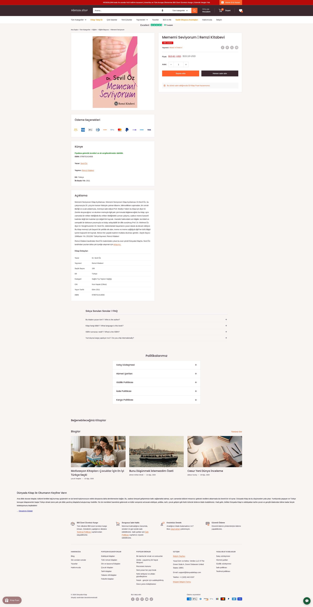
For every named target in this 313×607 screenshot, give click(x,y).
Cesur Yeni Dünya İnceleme (205, 471)
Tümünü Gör (237, 432)
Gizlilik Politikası (124, 382)
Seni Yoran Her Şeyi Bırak (146, 570)
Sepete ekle (180, 73)
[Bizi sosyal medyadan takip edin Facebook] (132, 599)
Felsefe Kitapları (107, 579)
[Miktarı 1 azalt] (171, 64)
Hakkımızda (76, 567)
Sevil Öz (84, 163)
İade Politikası (123, 391)
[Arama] (194, 10)
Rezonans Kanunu (143, 566)
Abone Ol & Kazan (232, 2)
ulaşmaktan (175, 529)
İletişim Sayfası (179, 556)
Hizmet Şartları (124, 373)
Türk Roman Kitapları (109, 560)
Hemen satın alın (220, 73)
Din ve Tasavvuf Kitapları (110, 564)
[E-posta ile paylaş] (236, 47)
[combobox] (131, 10)
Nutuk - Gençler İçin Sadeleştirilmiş (150, 580)
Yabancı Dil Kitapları (109, 575)
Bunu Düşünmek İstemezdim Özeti (151, 471)
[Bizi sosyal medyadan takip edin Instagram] (137, 599)
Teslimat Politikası (84, 532)
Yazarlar (74, 564)
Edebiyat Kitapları (108, 556)
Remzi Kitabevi (175, 48)
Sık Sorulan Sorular (78, 560)
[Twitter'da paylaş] (232, 47)
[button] (162, 10)
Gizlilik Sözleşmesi (223, 564)
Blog (72, 556)
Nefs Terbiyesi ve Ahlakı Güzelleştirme (145, 575)
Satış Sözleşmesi (125, 364)
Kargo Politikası (124, 399)
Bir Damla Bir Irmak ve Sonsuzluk (149, 556)
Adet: (164, 64)
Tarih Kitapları (106, 571)
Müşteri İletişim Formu (182, 582)
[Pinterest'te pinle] (227, 47)
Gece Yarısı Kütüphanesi (146, 584)
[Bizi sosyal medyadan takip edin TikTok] (151, 599)
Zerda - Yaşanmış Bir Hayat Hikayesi (147, 561)
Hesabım (206, 12)
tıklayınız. (117, 244)
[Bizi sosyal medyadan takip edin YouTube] (146, 599)
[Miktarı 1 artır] (186, 64)
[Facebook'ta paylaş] (222, 47)
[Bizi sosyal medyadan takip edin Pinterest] (142, 599)
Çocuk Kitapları (107, 567)
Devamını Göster (26, 511)
